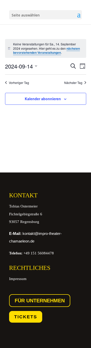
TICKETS (25, 316)
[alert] (45, 48)
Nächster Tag (73, 83)
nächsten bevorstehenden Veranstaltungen (46, 50)
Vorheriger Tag (19, 83)
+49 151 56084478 (31, 253)
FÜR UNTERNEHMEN (40, 300)
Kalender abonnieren (43, 98)
